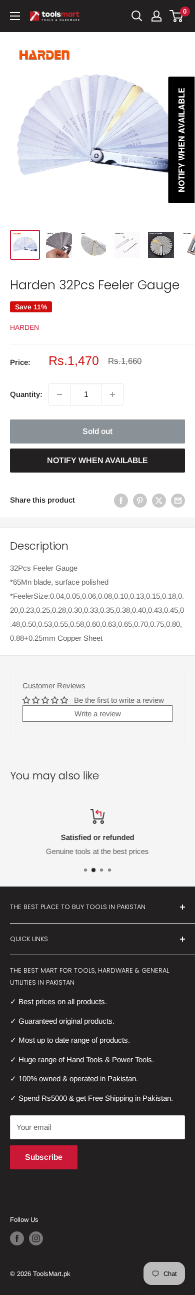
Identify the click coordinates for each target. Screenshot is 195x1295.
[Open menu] (15, 16)
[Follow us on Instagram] (36, 1238)
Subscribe (43, 1157)
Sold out (97, 431)
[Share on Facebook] (121, 500)
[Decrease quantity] (59, 394)
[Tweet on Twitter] (159, 500)
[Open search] (137, 16)
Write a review (97, 713)
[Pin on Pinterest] (140, 500)
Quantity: (26, 394)
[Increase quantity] (112, 394)
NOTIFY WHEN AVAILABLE (97, 460)
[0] (176, 16)
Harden (24, 327)
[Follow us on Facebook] (17, 1238)
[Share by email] (178, 500)
